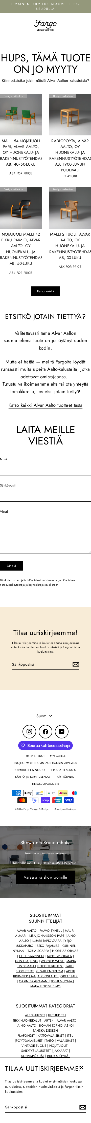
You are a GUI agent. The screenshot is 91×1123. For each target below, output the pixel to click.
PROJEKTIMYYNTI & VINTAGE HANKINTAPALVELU (45, 763)
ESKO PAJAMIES (47, 946)
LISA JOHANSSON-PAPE (46, 935)
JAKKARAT (61, 1051)
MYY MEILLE (57, 756)
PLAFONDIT (26, 1035)
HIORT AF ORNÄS (65, 951)
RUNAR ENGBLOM (49, 971)
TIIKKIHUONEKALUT (27, 1020)
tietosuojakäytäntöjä (12, 585)
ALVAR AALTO (27, 930)
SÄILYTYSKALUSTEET (36, 1051)
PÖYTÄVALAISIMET (29, 1040)
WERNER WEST (52, 961)
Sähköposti (7, 485)
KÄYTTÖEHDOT (66, 777)
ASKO (68, 1025)
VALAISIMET (66, 1040)
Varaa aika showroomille (45, 877)
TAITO (50, 1040)
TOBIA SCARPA (38, 951)
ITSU (70, 1035)
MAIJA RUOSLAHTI (44, 976)
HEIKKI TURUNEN (50, 966)
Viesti (4, 511)
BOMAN (45, 1025)
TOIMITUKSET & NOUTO (29, 770)
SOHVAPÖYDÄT (32, 1056)
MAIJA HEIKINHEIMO (45, 986)
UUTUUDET (56, 1015)
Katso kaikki (45, 291)
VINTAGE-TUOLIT (33, 1045)
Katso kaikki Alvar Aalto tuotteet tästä (45, 405)
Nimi (3, 459)
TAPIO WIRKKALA (59, 956)
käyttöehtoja (36, 585)
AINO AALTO (27, 1025)
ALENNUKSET (35, 1015)
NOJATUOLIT (58, 1045)
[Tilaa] (82, 1107)
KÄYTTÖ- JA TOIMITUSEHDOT (33, 777)
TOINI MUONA (62, 981)
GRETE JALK (69, 976)
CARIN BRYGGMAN (34, 981)
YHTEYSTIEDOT (35, 756)
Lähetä (11, 565)
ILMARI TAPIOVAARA (47, 941)
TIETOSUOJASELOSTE (45, 784)
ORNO (57, 1025)
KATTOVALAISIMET (51, 1035)
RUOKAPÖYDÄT (58, 1056)
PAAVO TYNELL (50, 930)
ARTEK (49, 1020)
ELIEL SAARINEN (31, 956)
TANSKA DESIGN (45, 1030)
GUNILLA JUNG (26, 961)
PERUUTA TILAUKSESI (63, 770)
